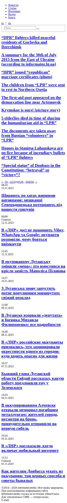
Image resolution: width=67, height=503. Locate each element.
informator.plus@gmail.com (25, 500)
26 (22, 181)
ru (2, 23)
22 (11, 181)
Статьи (12, 8)
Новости (13, 5)
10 (6, 181)
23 (13, 181)
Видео (12, 14)
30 (26, 181)
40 (29, 181)
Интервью (14, 11)
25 (19, 181)
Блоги (11, 17)
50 (32, 181)
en (9, 23)
